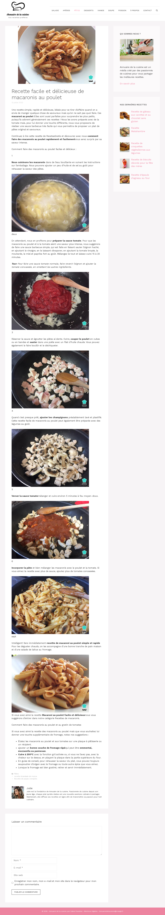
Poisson (122, 10)
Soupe (111, 10)
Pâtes (77, 10)
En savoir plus (127, 83)
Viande (101, 10)
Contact (147, 10)
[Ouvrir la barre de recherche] (157, 10)
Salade (55, 10)
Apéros (66, 10)
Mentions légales (90, 911)
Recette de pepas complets (25, 779)
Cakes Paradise (76, 911)
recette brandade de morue (25, 776)
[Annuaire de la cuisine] (18, 10)
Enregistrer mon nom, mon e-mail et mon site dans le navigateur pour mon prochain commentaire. (55, 883)
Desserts (88, 10)
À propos (134, 10)
